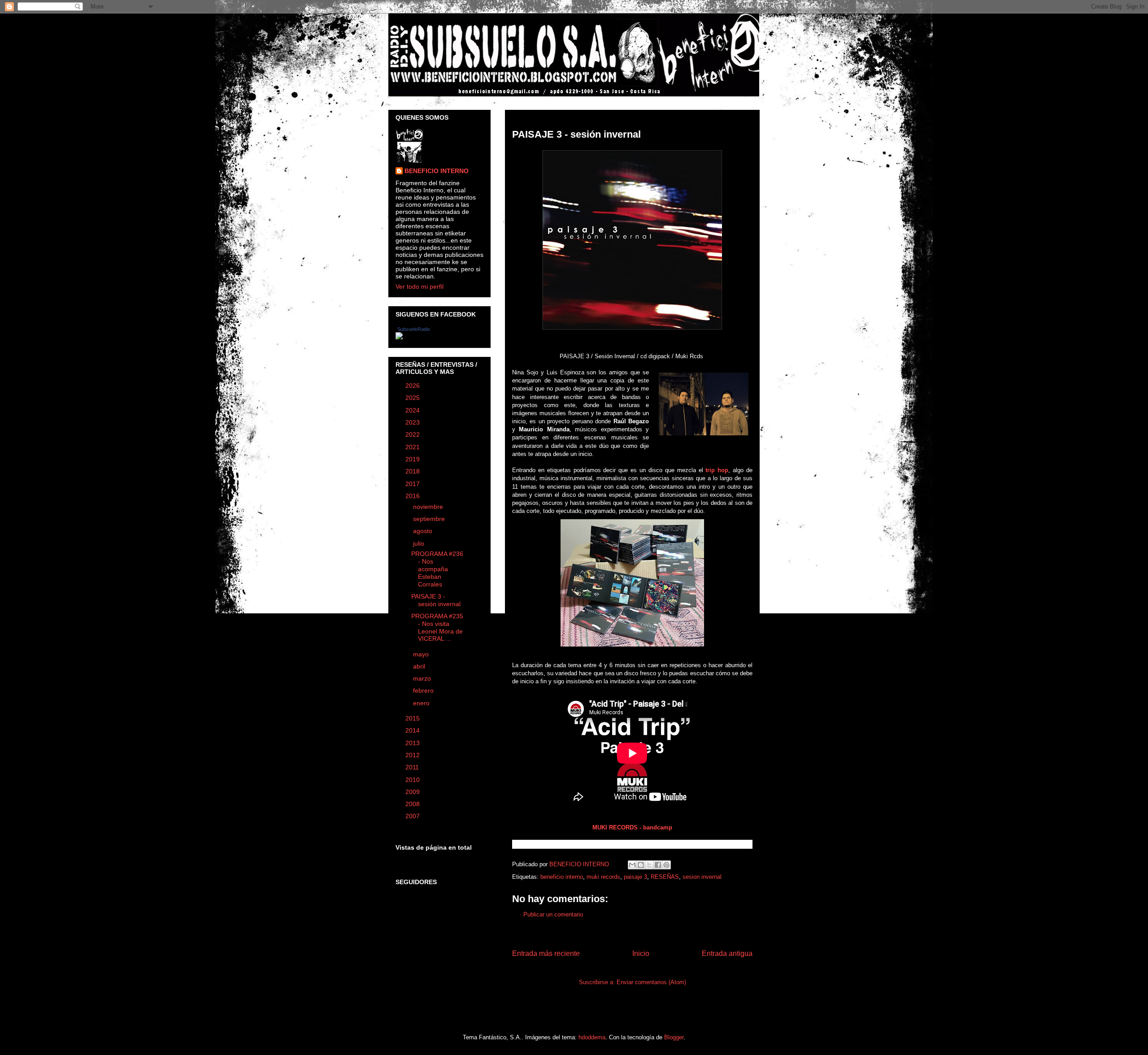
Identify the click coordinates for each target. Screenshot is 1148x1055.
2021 (413, 447)
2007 (413, 816)
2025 (413, 397)
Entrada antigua (727, 953)
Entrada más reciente (546, 953)
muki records (603, 876)
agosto (423, 530)
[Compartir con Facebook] (657, 864)
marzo (423, 678)
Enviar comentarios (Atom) (651, 982)
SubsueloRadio (413, 329)
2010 (413, 779)
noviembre (429, 506)
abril (420, 666)
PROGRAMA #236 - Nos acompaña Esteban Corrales (437, 568)
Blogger (673, 1037)
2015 (413, 718)
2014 (413, 730)
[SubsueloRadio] (399, 337)
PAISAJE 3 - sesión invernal (436, 600)
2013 (413, 743)
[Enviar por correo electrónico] (632, 864)
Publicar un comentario (553, 914)
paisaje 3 (635, 876)
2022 (413, 434)
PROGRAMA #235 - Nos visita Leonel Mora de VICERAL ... (437, 627)
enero (422, 703)
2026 (413, 385)
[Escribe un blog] (640, 864)
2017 (413, 483)
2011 (413, 767)
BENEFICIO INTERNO (436, 170)
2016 (413, 495)
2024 (413, 410)
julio (419, 543)
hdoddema (591, 1037)
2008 (413, 804)
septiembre (430, 518)
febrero (424, 690)
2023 (413, 422)
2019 (413, 459)
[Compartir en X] (649, 864)
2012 (413, 755)
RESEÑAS (665, 876)
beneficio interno (561, 876)
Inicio (640, 953)
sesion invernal (702, 876)
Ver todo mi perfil (420, 286)
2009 (413, 791)
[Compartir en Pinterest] (666, 864)
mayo (421, 654)
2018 (413, 471)
